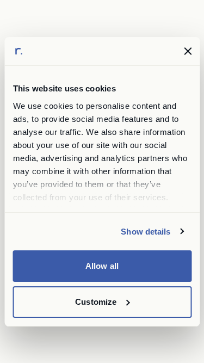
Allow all (102, 265)
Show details (145, 231)
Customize (95, 301)
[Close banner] (187, 51)
